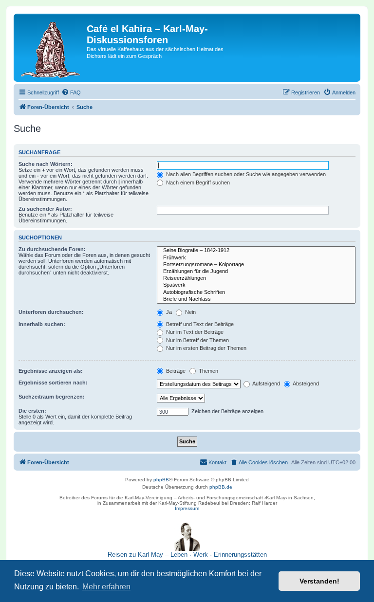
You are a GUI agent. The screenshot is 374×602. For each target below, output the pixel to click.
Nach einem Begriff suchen (197, 182)
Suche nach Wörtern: (46, 164)
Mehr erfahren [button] (106, 587)
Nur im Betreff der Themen (197, 340)
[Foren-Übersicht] (51, 47)
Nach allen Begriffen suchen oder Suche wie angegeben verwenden (245, 174)
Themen (207, 371)
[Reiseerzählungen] (256, 278)
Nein (190, 312)
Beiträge (175, 371)
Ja (168, 312)
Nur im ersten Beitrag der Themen (205, 348)
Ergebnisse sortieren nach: (53, 382)
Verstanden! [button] (319, 581)
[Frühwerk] (256, 258)
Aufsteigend (265, 383)
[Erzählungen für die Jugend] (256, 271)
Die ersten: (32, 411)
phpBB (161, 479)
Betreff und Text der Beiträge (199, 324)
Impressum (187, 508)
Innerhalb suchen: (42, 324)
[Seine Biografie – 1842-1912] (256, 250)
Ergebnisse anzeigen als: (51, 371)
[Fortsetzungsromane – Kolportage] (256, 264)
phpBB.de (220, 487)
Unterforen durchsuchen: (51, 312)
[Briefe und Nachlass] (256, 299)
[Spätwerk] (256, 285)
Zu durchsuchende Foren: (52, 249)
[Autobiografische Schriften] (256, 292)
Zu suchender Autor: (45, 209)
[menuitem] (71, 92)
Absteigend (305, 383)
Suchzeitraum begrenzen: (52, 397)
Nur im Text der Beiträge (194, 332)
